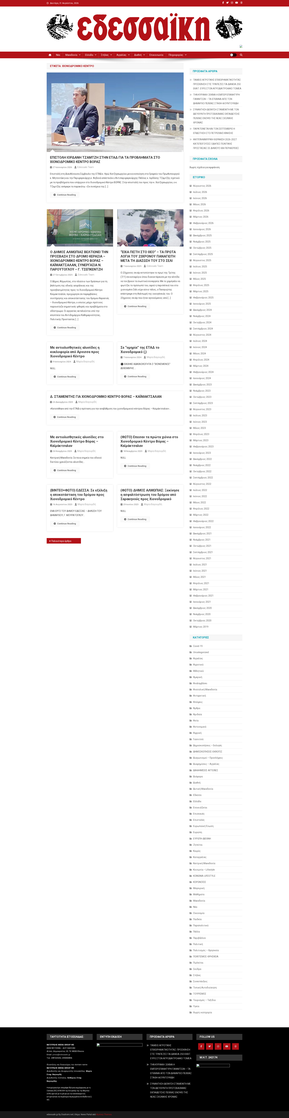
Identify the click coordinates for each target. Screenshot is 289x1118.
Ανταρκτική (199, 695)
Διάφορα (198, 776)
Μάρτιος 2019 (200, 626)
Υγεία (196, 1006)
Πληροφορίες (176, 55)
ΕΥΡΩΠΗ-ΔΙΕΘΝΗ (202, 838)
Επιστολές (199, 820)
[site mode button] (233, 55)
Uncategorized (201, 652)
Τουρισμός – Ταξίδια (204, 1000)
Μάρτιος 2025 (200, 291)
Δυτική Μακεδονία (203, 789)
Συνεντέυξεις (200, 981)
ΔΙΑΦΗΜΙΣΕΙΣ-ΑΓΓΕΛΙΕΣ (205, 770)
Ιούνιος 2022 (200, 496)
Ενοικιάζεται (200, 807)
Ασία (196, 720)
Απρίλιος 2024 (201, 359)
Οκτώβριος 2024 (202, 322)
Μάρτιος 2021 (200, 589)
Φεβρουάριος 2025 (203, 297)
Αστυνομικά (199, 726)
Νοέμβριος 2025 (202, 241)
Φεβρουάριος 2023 (203, 446)
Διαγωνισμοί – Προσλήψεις (208, 757)
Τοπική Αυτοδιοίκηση (205, 987)
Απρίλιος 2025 (201, 285)
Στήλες (105, 55)
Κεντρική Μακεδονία (204, 863)
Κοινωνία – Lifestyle (204, 869)
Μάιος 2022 (199, 502)
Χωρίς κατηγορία (202, 1012)
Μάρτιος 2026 (200, 216)
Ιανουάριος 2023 (202, 453)
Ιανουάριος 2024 (202, 378)
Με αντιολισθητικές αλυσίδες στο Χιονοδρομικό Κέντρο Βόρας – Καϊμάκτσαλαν (77, 441)
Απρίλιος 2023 (201, 434)
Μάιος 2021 (199, 577)
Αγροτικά (198, 664)
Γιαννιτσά (198, 739)
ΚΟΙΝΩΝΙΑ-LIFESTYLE (204, 876)
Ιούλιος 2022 (200, 490)
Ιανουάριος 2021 (202, 601)
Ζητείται (198, 844)
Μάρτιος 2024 (200, 366)
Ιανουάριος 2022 (202, 527)
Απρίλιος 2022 (201, 508)
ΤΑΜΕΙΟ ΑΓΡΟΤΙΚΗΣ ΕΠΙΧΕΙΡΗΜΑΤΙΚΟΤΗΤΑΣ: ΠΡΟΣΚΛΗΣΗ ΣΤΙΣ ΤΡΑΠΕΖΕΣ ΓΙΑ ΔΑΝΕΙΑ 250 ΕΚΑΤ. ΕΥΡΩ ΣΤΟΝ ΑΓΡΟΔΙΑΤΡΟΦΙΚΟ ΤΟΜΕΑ (217, 84)
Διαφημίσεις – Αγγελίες (206, 764)
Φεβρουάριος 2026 (203, 223)
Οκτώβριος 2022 (202, 471)
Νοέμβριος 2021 (202, 539)
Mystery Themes (104, 1114)
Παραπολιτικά (200, 925)
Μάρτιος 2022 (200, 514)
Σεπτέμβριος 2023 (203, 403)
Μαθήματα (198, 894)
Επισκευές (199, 813)
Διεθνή (138, 55)
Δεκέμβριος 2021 (202, 533)
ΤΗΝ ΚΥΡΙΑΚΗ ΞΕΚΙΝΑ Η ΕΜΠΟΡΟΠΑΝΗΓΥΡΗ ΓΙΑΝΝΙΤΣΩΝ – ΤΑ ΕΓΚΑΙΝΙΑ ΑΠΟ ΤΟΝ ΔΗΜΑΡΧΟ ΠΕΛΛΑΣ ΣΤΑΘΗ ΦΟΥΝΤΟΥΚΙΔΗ (216, 99)
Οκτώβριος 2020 (202, 620)
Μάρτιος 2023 (200, 440)
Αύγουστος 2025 (202, 260)
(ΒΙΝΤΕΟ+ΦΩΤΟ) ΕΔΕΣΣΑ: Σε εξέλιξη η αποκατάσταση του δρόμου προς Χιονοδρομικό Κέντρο (78, 494)
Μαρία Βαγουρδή (85, 361)
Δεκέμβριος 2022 (202, 459)
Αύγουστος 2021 (202, 558)
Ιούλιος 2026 (200, 192)
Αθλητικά (198, 671)
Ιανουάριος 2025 (202, 303)
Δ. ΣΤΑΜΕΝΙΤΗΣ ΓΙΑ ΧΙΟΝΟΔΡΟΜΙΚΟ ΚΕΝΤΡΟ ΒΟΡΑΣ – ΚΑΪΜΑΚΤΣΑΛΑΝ (106, 397)
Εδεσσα (197, 795)
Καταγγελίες (200, 857)
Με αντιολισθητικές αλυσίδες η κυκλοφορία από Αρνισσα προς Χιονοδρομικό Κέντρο (75, 352)
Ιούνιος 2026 (200, 198)
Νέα (58, 55)
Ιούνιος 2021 (200, 570)
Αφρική (197, 733)
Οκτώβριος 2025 (202, 247)
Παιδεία (197, 919)
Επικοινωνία (156, 55)
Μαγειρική (199, 888)
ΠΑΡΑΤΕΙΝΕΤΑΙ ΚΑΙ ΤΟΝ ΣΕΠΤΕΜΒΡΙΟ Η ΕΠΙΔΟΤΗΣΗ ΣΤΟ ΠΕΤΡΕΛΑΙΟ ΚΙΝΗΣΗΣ (214, 130)
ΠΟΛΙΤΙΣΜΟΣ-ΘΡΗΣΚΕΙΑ (205, 956)
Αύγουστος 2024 (202, 334)
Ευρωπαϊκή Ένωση (203, 826)
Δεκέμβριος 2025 (202, 235)
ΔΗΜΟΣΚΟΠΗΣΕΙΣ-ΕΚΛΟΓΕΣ (207, 751)
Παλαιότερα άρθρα (61, 541)
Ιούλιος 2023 (200, 415)
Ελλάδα (89, 55)
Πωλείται (198, 962)
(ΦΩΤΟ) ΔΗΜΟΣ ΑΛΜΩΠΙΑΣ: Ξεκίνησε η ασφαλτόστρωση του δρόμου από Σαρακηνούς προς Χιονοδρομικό (150, 494)
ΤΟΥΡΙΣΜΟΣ (199, 993)
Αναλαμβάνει (200, 683)
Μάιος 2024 (199, 353)
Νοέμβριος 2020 (202, 614)
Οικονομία (198, 913)
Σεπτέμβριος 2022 (203, 477)
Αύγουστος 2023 (202, 409)
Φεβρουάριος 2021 (203, 595)
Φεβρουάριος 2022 (203, 521)
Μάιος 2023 (199, 428)
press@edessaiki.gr (61, 1055)
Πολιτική (198, 944)
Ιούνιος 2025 (200, 272)
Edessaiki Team (85, 167)
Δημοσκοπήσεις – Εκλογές (207, 745)
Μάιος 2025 (199, 279)
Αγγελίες (121, 55)
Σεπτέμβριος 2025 (203, 254)
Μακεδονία (71, 55)
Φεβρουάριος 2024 (203, 372)
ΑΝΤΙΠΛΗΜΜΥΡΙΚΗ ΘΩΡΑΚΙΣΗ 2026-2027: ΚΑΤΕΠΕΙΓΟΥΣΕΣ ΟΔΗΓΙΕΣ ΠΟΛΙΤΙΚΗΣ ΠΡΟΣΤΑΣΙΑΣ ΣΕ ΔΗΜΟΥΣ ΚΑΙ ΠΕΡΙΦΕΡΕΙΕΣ (216, 143)
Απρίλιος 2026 (201, 210)
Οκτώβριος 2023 (202, 397)
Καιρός (197, 851)
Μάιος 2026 (199, 204)
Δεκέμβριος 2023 (202, 384)
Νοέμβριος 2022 (202, 465)
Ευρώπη (197, 832)
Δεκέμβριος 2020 (202, 608)
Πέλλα (196, 931)
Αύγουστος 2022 (202, 484)
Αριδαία (197, 714)
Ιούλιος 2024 (200, 341)
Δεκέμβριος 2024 (202, 310)
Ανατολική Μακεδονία (205, 689)
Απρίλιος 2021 (201, 583)
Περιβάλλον (199, 938)
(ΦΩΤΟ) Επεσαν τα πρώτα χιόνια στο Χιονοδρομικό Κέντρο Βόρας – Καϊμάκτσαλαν (149, 441)
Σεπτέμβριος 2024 (203, 328)
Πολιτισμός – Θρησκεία (206, 950)
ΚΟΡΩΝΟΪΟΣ (199, 882)
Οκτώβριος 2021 (202, 546)
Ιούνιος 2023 (200, 421)
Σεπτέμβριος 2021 (203, 552)
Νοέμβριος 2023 (202, 390)
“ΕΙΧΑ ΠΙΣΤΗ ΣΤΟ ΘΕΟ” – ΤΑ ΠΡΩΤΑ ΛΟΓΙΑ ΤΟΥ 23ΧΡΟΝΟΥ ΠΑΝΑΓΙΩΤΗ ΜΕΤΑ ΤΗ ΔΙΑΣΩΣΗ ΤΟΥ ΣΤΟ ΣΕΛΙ (148, 256)
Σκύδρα (197, 969)
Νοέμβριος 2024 (202, 316)
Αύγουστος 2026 (202, 186)
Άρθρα (196, 708)
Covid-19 (198, 646)
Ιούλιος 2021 (200, 564)
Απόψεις (198, 702)
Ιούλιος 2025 (200, 266)
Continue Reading (66, 195)
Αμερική (197, 677)
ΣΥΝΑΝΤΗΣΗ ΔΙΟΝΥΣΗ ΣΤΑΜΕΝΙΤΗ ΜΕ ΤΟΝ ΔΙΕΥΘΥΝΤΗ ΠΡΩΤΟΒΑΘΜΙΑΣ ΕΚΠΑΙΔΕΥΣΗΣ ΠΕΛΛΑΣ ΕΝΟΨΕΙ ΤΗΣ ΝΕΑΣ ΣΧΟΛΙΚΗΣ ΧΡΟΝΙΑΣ (216, 116)
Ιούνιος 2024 (200, 347)
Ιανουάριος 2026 (202, 229)
